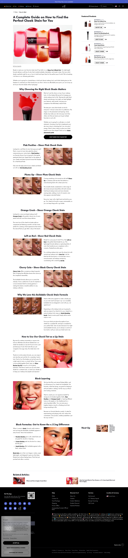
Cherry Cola (16, 271)
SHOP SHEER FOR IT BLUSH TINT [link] (58, 137)
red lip (62, 260)
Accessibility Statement (98, 552)
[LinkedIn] (10, 508)
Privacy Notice (75, 550)
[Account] (119, 6)
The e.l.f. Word (22, 12)
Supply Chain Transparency (92, 550)
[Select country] (116, 6)
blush (24, 428)
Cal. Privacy (89, 552)
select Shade (99, 51)
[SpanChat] (5, 508)
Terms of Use (68, 550)
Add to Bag (99, 39)
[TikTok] (5, 503)
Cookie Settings (107, 552)
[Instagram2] (24, 508)
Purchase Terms (82, 550)
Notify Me (98, 27)
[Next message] (126, 2)
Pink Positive (35, 153)
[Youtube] (24, 503)
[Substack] (15, 508)
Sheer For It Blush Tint (54, 70)
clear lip (61, 254)
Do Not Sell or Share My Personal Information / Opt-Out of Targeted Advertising (69, 552)
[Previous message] (2, 2)
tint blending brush (26, 168)
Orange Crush (17, 216)
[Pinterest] (15, 503)
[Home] (64, 6)
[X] (29, 503)
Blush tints (16, 453)
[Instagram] (10, 503)
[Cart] (123, 6)
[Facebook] (19, 503)
